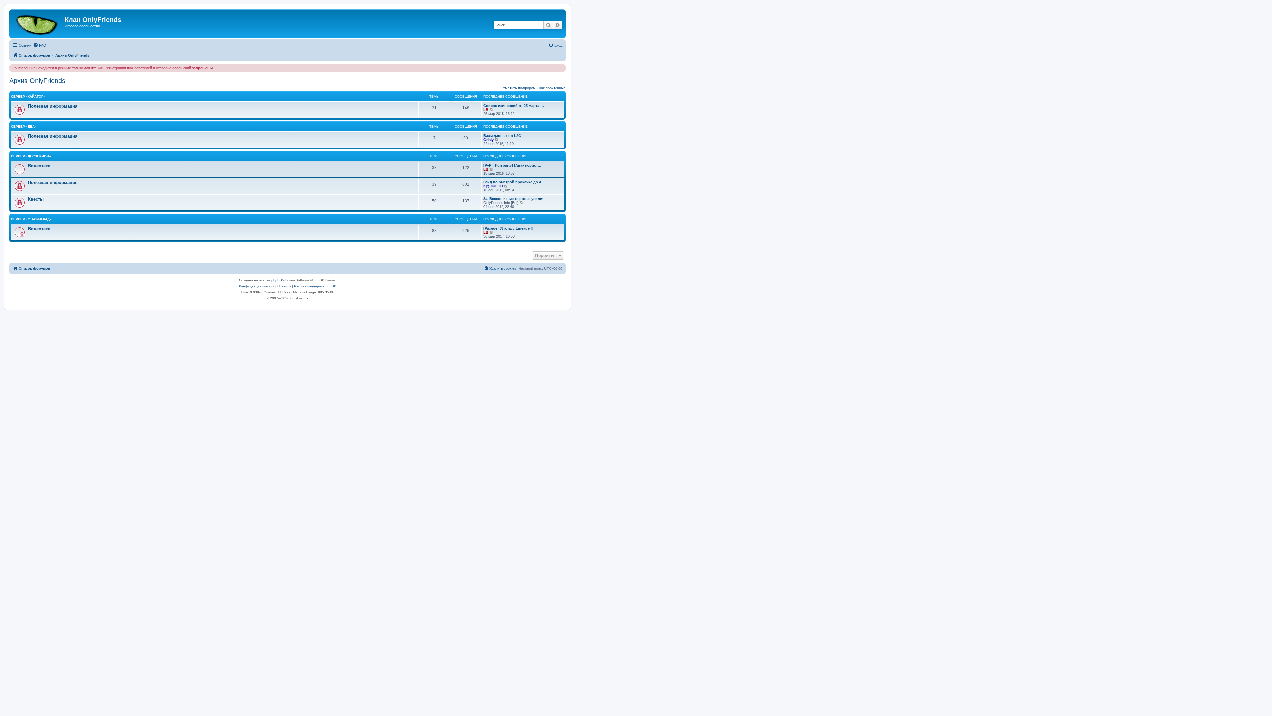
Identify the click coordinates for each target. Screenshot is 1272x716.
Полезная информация (53, 106)
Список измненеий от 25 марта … (513, 106)
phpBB (276, 280)
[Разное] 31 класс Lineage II (508, 228)
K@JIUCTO (493, 186)
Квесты (36, 199)
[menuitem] (39, 45)
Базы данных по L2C (502, 136)
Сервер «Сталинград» (31, 219)
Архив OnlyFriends (37, 80)
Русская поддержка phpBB (315, 286)
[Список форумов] (38, 23)
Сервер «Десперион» (31, 156)
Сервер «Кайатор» (28, 96)
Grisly (488, 140)
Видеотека (39, 165)
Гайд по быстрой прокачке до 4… (514, 182)
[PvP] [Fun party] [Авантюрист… (512, 165)
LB (485, 110)
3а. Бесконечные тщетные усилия (513, 199)
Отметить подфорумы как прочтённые (533, 88)
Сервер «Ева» (24, 126)
